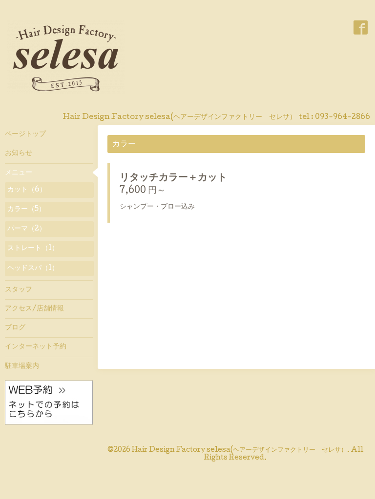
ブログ (15, 328)
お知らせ (18, 153)
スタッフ (18, 290)
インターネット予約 (35, 347)
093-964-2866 (342, 117)
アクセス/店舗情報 (34, 309)
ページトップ (25, 134)
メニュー (18, 173)
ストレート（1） (33, 248)
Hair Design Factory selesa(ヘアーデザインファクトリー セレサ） (239, 450)
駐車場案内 (22, 366)
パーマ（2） (26, 229)
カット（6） (26, 190)
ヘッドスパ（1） (33, 268)
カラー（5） (26, 209)
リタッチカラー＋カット (173, 178)
